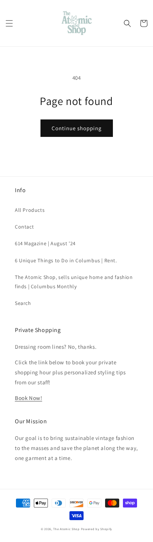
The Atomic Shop (66, 529)
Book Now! (28, 397)
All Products (30, 210)
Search (23, 303)
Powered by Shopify (97, 529)
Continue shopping (77, 128)
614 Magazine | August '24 (45, 243)
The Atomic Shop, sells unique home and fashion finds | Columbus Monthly (74, 282)
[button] (9, 23)
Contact (24, 226)
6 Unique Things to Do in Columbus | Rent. (66, 260)
